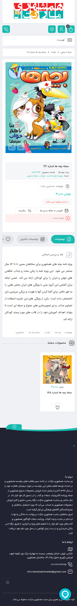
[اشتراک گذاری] (20, 146)
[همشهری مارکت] (38, 11)
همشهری (20, 332)
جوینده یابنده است (55, 176)
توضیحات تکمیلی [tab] (29, 239)
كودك (47, 332)
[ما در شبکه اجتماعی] (52, 29)
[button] (57, 408)
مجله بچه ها (34, 332)
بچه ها (61, 172)
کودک (53, 52)
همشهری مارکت (47, 186)
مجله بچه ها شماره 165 (59, 393)
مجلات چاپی (66, 52)
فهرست (61, 40)
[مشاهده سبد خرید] (71, 29)
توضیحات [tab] (59, 239)
